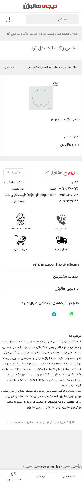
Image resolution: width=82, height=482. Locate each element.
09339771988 (69, 201)
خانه (74, 34)
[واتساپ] (71, 314)
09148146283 (69, 195)
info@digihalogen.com (40, 195)
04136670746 (69, 189)
